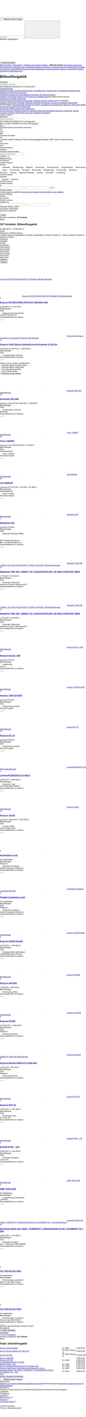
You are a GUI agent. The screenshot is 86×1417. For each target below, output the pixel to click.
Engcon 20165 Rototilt (11, 941)
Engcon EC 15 (7, 735)
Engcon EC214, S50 (10, 655)
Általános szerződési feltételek (12, 1384)
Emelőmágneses (15, 71)
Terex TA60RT (7, 441)
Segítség (9, 1376)
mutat (3, 215)
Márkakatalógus (6, 1386)
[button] (43, 51)
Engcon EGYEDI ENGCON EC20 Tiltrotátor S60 (24, 302)
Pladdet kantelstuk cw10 (12, 897)
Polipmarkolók (5, 67)
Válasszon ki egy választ (10, 374)
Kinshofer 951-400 (9, 399)
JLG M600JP (6, 483)
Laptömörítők (15, 69)
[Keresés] (42, 29)
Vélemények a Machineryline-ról (70, 1384)
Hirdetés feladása (8, 1330)
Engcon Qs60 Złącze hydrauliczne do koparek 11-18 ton (28, 344)
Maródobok (40, 69)
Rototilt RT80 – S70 (10, 1147)
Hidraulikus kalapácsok (72, 65)
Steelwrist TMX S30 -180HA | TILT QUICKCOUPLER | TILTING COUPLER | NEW (40, 572)
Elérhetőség (18, 1376)
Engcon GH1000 (8, 983)
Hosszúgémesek (52, 69)
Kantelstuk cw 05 (9, 855)
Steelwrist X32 (7, 523)
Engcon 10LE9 (7, 815)
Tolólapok (56, 67)
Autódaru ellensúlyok (43, 67)
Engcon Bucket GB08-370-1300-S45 (18, 1063)
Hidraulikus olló (18, 67)
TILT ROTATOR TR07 (11, 1271)
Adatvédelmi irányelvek (34, 1384)
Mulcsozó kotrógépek (68, 67)
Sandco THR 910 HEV (11, 695)
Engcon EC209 (7, 1021)
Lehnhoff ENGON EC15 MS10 (15, 775)
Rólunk (3, 1376)
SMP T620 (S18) (8, 1189)
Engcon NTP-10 (8, 1105)
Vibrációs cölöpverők (67, 69)
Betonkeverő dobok (28, 69)
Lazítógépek (29, 67)
